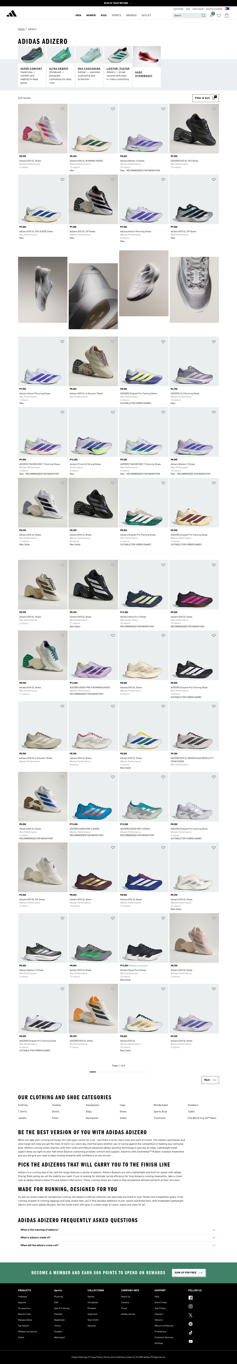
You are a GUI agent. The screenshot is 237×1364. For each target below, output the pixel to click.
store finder (178, 9)
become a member (214, 9)
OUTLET (146, 15)
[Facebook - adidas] (203, 1298)
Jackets (22, 1118)
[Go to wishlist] (219, 15)
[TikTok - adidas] (203, 1333)
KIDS (104, 15)
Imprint (131, 1357)
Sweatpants (92, 1105)
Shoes (123, 1111)
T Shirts (22, 1111)
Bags (89, 1111)
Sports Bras (160, 1111)
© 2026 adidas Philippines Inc (151, 1357)
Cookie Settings (79, 1357)
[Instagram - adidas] (203, 1307)
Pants (55, 1118)
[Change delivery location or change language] (227, 9)
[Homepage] (11, 14)
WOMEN (91, 15)
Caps (122, 1105)
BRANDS (131, 15)
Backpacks (92, 1118)
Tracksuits (160, 1118)
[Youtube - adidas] (203, 1341)
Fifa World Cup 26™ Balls (202, 1118)
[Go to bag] (227, 15)
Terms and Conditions (115, 1357)
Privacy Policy (95, 1357)
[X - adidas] (203, 1315)
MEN (78, 15)
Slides (123, 1118)
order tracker (198, 9)
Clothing (23, 1105)
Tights (191, 1111)
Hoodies (56, 1105)
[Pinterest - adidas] (203, 1324)
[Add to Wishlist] (62, 109)
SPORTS (116, 15)
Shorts (55, 1111)
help (188, 9)
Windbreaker (161, 1105)
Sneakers (193, 1105)
